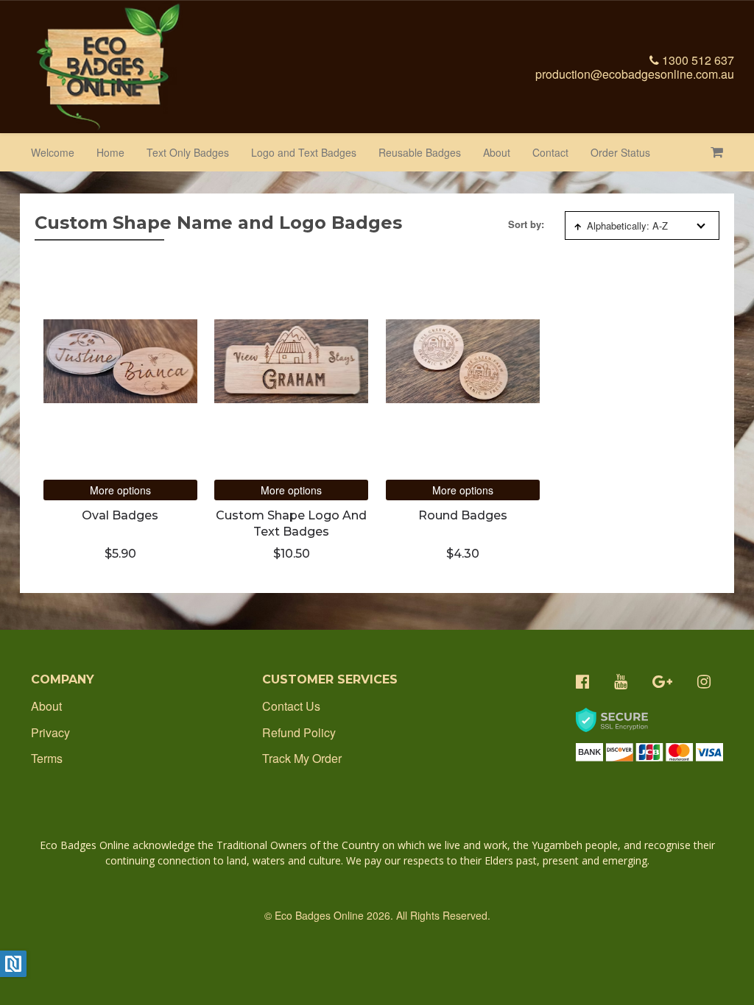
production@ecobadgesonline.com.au (634, 73)
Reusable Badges (419, 152)
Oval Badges (120, 515)
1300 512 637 (696, 60)
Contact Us (291, 705)
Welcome (52, 152)
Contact (550, 152)
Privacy (50, 732)
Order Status (620, 152)
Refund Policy (299, 732)
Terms (47, 758)
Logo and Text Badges (303, 152)
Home (110, 152)
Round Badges (462, 515)
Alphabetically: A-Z (627, 225)
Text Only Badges (188, 152)
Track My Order (302, 758)
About (496, 152)
